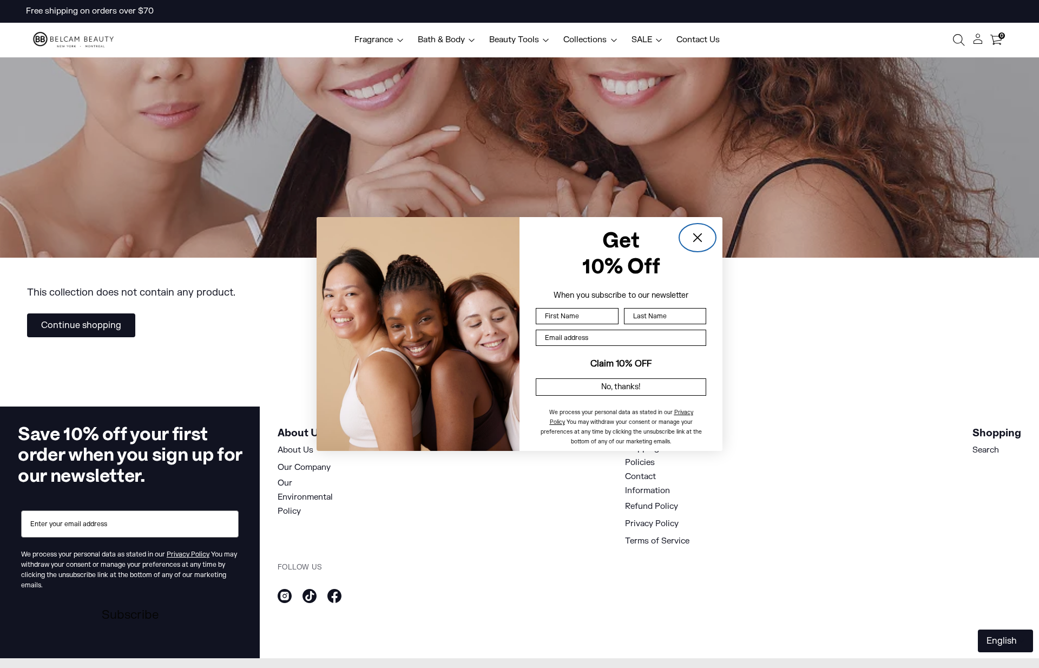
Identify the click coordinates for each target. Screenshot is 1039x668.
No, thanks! (621, 386)
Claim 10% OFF (621, 363)
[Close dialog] (697, 238)
